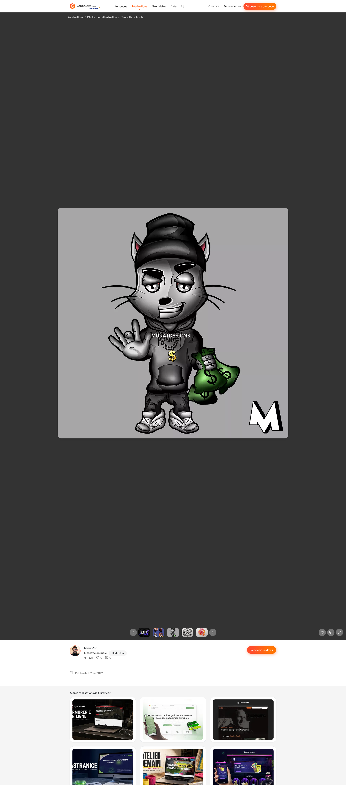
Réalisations (139, 6)
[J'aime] (322, 632)
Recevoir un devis (261, 650)
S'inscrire (213, 6)
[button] (133, 632)
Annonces (120, 6)
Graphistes (159, 6)
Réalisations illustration (102, 17)
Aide (174, 6)
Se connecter (232, 6)
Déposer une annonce (260, 6)
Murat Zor (90, 648)
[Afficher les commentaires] (330, 632)
